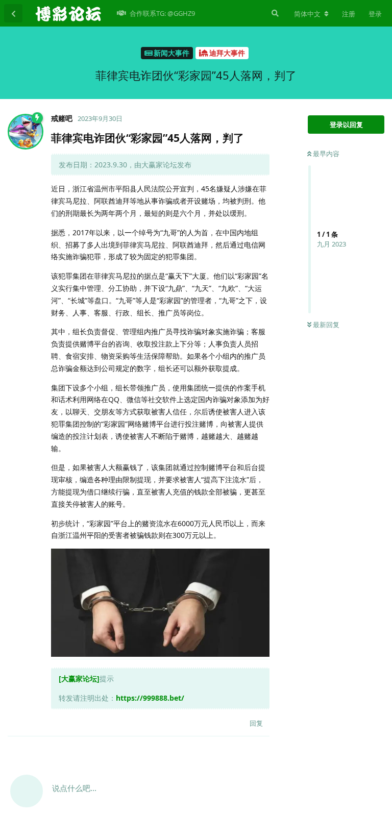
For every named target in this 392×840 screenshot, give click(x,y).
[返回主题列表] (13, 13)
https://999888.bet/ (150, 698)
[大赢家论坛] (79, 678)
